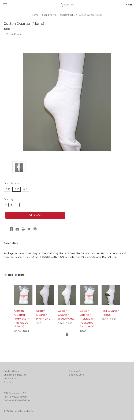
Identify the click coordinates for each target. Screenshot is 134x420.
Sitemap (8, 382)
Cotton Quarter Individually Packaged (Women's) (87, 318)
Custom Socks (12, 371)
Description (11, 243)
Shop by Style (76, 374)
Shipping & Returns (15, 374)
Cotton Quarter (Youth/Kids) (66, 314)
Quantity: (9, 199)
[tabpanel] (23, 308)
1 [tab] (67, 334)
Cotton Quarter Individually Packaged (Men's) (21, 318)
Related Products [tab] (14, 274)
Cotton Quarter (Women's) (43, 314)
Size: (12, 183)
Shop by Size (76, 371)
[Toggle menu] (5, 5)
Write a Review (14, 34)
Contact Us (10, 378)
